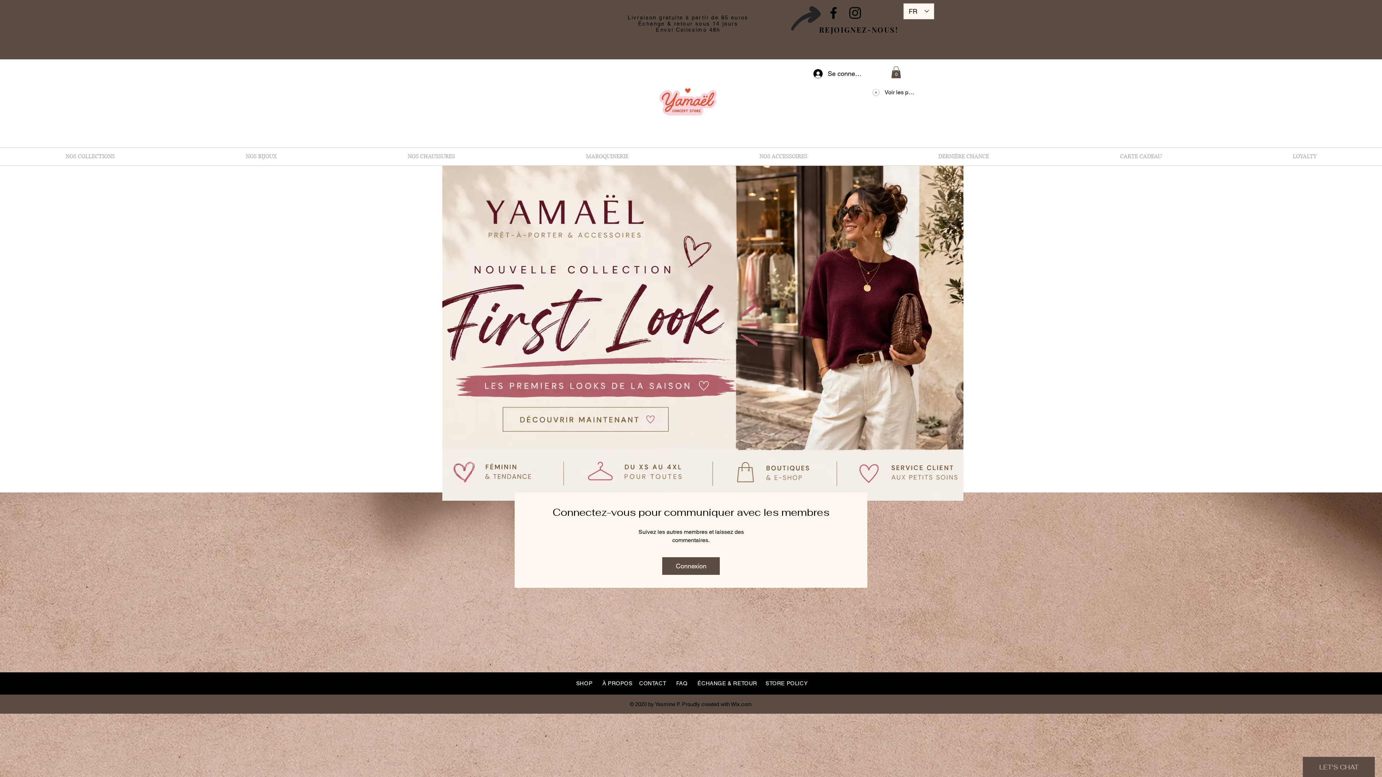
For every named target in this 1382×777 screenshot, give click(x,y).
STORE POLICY (786, 683)
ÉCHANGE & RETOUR (727, 683)
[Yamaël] (833, 13)
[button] (896, 72)
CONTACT (652, 683)
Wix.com (741, 704)
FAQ (682, 683)
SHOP (584, 683)
